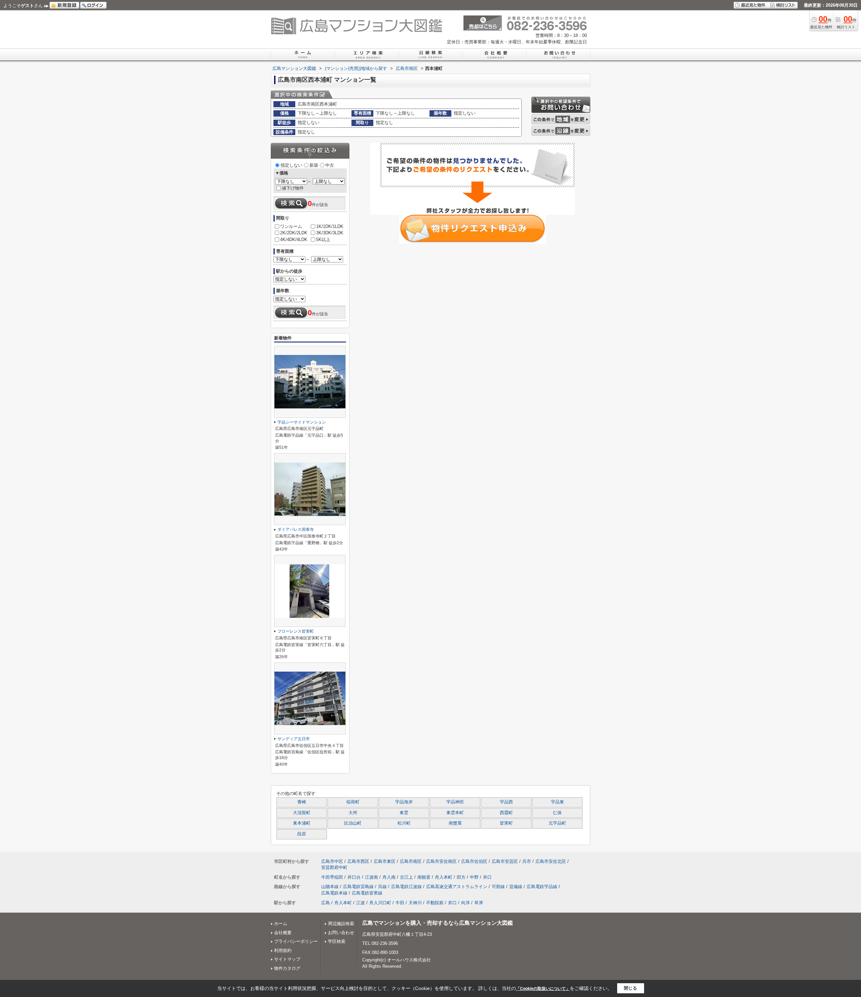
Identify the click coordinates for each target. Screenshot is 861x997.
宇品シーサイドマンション (301, 422)
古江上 (406, 877)
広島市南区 (411, 861)
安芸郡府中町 (334, 867)
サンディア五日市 (293, 738)
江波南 (371, 877)
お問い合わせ (341, 932)
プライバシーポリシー (296, 941)
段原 (301, 834)
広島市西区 (358, 861)
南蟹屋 (455, 823)
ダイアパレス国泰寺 (295, 529)
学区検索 (336, 941)
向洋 (465, 902)
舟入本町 (443, 877)
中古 (329, 165)
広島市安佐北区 (550, 861)
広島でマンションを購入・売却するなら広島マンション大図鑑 (437, 923)
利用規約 (283, 950)
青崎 (301, 802)
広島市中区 (332, 861)
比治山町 (353, 823)
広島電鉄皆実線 (367, 892)
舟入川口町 (380, 902)
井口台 (354, 877)
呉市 (526, 861)
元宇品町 (557, 823)
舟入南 (389, 877)
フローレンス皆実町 (295, 631)
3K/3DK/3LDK (329, 232)
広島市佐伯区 (474, 861)
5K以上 (323, 239)
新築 (313, 165)
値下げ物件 (293, 188)
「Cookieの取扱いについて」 (543, 988)
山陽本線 (330, 886)
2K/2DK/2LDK (293, 232)
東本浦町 (301, 823)
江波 (360, 902)
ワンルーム (291, 226)
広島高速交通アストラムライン (456, 886)
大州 (352, 812)
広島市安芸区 (505, 861)
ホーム (280, 923)
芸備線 (515, 886)
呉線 (382, 886)
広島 (325, 902)
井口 (487, 877)
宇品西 (506, 802)
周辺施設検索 (341, 923)
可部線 (498, 886)
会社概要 (283, 932)
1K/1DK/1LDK (329, 226)
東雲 (404, 812)
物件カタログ (287, 968)
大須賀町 (301, 812)
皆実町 (506, 823)
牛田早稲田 (332, 877)
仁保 (557, 812)
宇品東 (557, 802)
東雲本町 (455, 812)
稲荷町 (353, 802)
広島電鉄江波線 (406, 886)
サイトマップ (287, 959)
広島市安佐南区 (441, 861)
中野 (474, 877)
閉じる (630, 988)
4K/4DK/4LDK (293, 239)
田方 (461, 877)
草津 (478, 902)
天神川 (415, 902)
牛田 (400, 902)
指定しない (291, 165)
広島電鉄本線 (334, 892)
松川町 (404, 823)
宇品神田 (455, 802)
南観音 (423, 877)
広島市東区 (385, 861)
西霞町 (506, 812)
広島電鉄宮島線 (358, 886)
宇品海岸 (404, 802)
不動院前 (435, 902)
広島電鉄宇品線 (542, 886)
